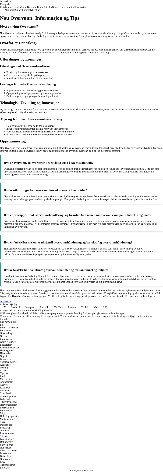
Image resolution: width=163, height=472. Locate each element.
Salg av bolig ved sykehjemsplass (124, 290)
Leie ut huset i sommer (94, 290)
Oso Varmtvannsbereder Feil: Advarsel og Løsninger (126, 296)
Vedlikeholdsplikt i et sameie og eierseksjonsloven (73, 296)
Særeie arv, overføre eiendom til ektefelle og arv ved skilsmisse (70, 293)
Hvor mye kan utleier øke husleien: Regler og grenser (27, 290)
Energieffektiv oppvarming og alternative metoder (129, 293)
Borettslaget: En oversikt (68, 290)
